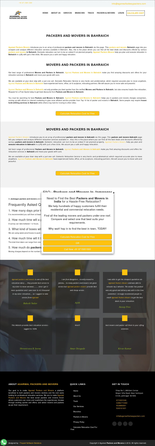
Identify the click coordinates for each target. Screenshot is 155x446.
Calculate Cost (77, 236)
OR (77, 242)
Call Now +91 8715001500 (77, 249)
